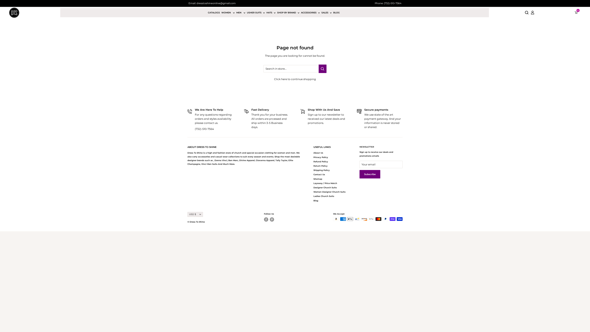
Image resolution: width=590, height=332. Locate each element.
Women (226, 12)
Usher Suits (254, 12)
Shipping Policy (321, 170)
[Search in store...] (322, 69)
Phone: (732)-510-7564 (388, 3)
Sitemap (317, 179)
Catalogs (214, 12)
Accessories (309, 12)
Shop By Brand (286, 12)
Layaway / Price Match (325, 183)
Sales (324, 12)
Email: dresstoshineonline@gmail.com (212, 3)
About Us (318, 153)
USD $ (192, 214)
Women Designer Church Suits (329, 192)
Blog (336, 12)
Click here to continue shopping (295, 79)
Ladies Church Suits (323, 196)
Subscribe (370, 174)
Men (239, 12)
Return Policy (320, 166)
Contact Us (319, 174)
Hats (269, 12)
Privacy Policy (320, 157)
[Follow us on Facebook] (266, 219)
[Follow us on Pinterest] (272, 219)
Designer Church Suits (325, 187)
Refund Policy (320, 161)
